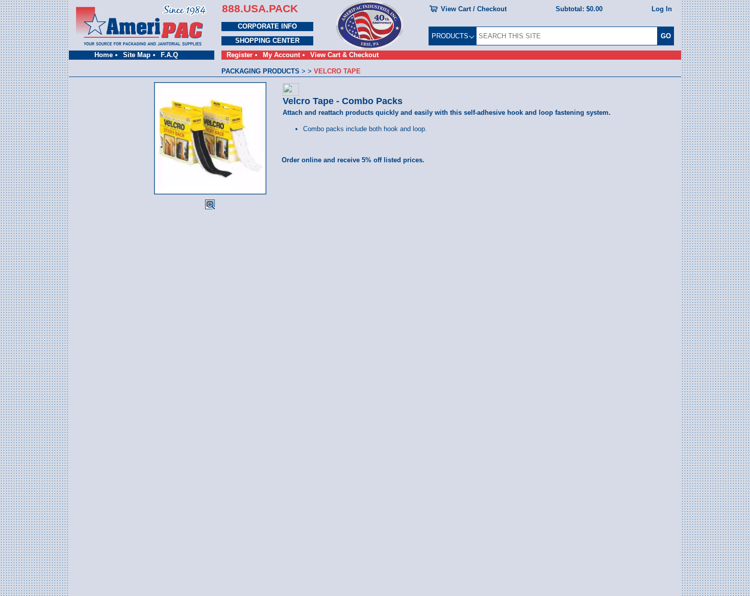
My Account (281, 55)
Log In (662, 9)
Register (240, 55)
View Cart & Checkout (344, 55)
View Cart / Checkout (474, 9)
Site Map (137, 55)
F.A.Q (169, 55)
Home (103, 55)
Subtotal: (579, 9)
